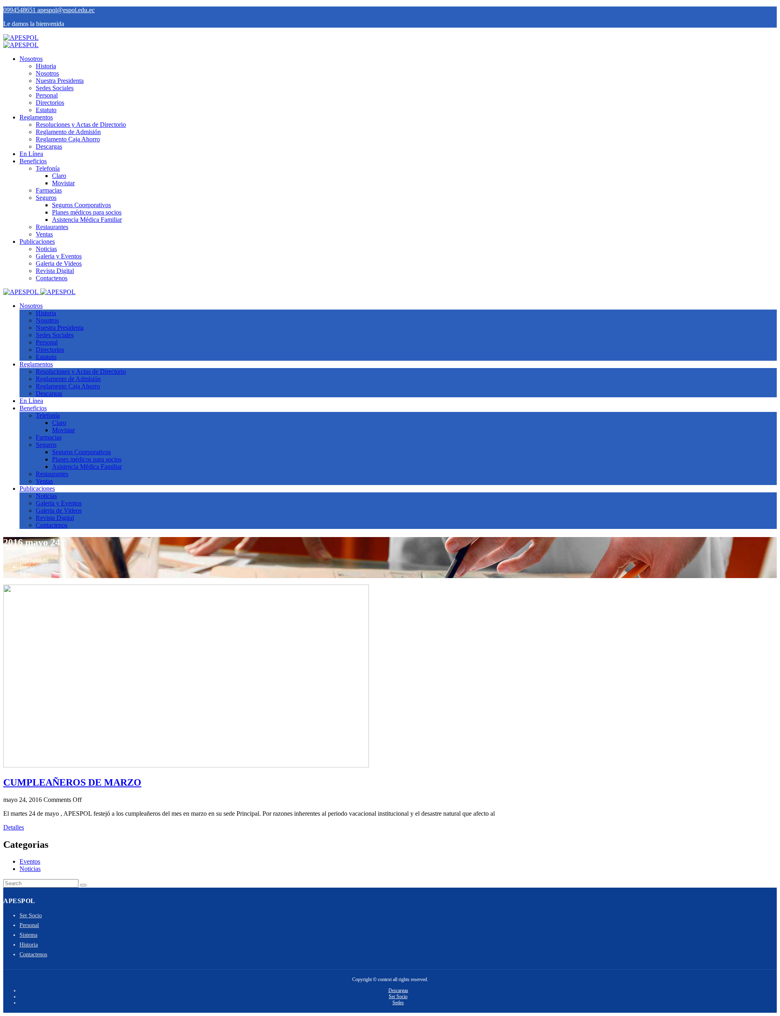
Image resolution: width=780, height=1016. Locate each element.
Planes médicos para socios (86, 212)
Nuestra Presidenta (60, 80)
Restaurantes (52, 226)
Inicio (27, 566)
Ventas (44, 234)
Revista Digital (55, 270)
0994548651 (20, 9)
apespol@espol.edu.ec (66, 9)
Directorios (50, 102)
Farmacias (49, 190)
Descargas (49, 146)
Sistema (28, 935)
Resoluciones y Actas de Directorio (81, 124)
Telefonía (48, 168)
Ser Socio (31, 915)
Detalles (13, 827)
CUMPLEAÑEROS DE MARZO (72, 782)
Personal (47, 95)
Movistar (63, 183)
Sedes (398, 1002)
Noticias (46, 248)
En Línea (31, 153)
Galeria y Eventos (59, 256)
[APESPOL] (21, 37)
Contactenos (51, 278)
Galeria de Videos (59, 263)
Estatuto (46, 109)
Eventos (30, 861)
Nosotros (31, 58)
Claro (59, 175)
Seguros (46, 197)
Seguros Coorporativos (81, 204)
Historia (46, 66)
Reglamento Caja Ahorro (68, 139)
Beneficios (33, 161)
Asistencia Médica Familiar (87, 219)
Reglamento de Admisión (68, 131)
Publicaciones (37, 241)
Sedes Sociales (55, 87)
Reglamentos (36, 117)
